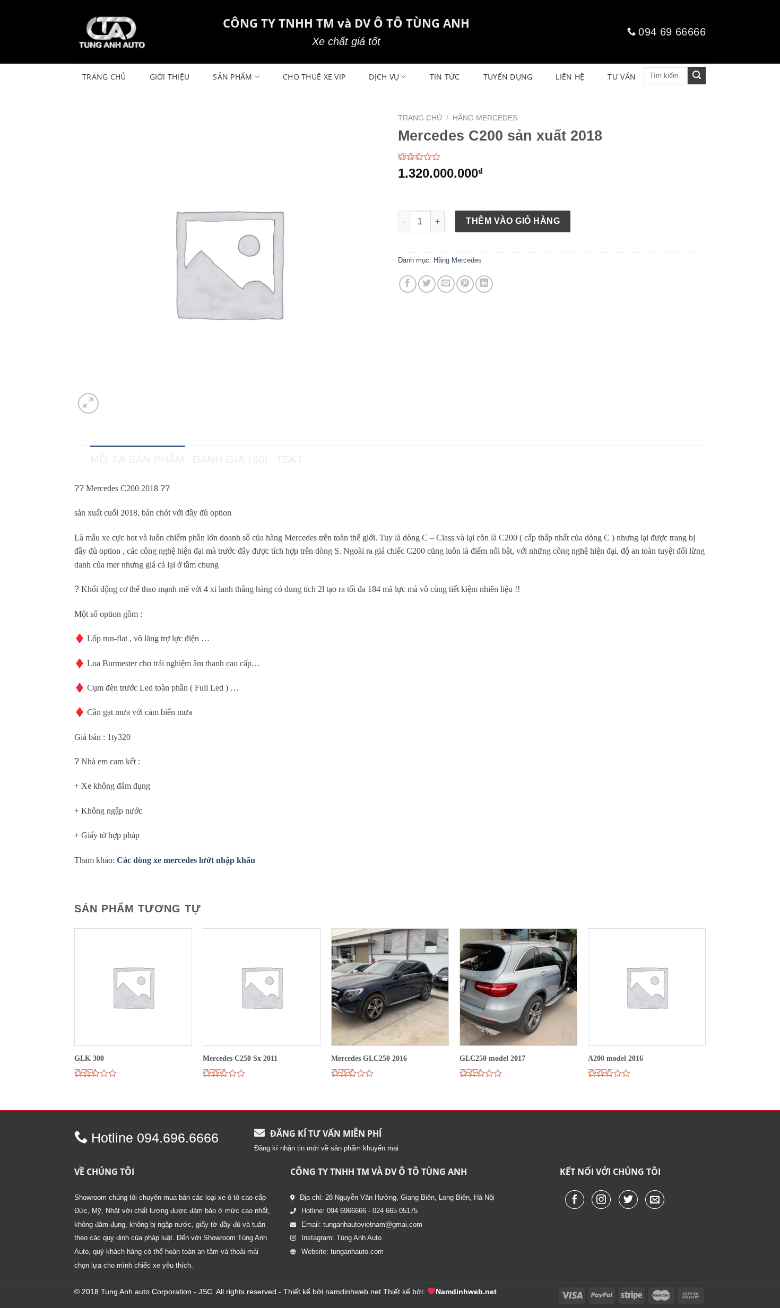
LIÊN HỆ (570, 77)
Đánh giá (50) (230, 459)
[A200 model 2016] (646, 987)
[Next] (705, 1018)
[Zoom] (88, 403)
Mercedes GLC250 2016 (369, 1058)
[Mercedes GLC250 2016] (390, 987)
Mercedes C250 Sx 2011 (240, 1058)
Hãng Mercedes (485, 118)
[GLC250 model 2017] (518, 987)
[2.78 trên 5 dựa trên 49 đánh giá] (552, 156)
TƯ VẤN (622, 77)
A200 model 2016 (615, 1058)
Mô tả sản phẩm (137, 459)
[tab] (137, 459)
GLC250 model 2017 (492, 1058)
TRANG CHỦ (104, 77)
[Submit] (697, 76)
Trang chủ (420, 118)
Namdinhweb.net (466, 1291)
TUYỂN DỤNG (508, 77)
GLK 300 (89, 1058)
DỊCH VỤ (384, 77)
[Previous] (75, 1018)
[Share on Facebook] (408, 284)
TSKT (290, 459)
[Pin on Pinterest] (465, 284)
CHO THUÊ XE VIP (314, 77)
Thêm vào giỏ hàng (513, 220)
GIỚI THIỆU (170, 77)
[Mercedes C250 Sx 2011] (261, 987)
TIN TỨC (445, 77)
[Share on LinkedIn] (484, 284)
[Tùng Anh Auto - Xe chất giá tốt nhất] (140, 32)
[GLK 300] (133, 987)
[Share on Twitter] (427, 284)
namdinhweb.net (353, 1291)
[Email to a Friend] (446, 284)
